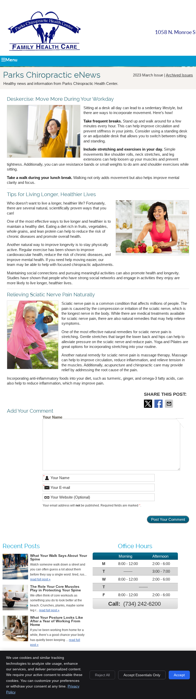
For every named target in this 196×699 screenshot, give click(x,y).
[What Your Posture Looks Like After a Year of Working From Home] (15, 629)
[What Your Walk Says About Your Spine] (15, 567)
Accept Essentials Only (142, 675)
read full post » (40, 579)
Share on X (148, 404)
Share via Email (169, 404)
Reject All (102, 675)
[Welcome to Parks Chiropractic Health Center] (44, 49)
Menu (11, 59)
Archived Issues (179, 75)
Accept (179, 675)
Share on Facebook (159, 404)
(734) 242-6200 (142, 604)
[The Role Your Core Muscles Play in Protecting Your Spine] (15, 598)
